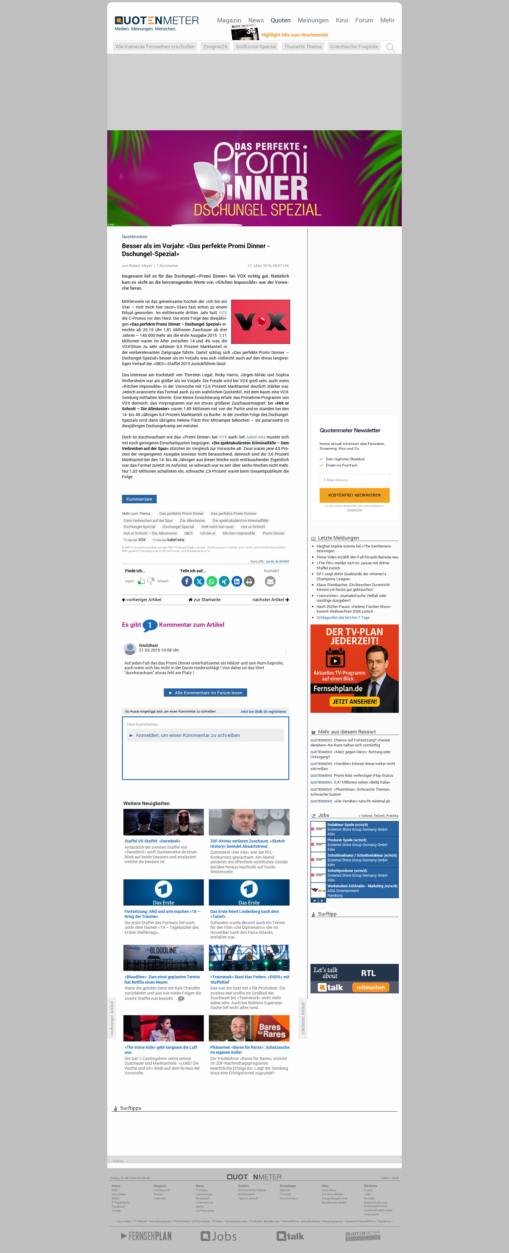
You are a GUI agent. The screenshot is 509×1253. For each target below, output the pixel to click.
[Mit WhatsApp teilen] (211, 582)
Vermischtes (204, 1194)
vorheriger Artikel (143, 599)
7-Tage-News (120, 1202)
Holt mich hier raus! (217, 526)
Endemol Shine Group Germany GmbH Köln (358, 829)
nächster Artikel (268, 599)
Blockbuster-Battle (334, 1202)
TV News (218, 1221)
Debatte (285, 1190)
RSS (114, 1190)
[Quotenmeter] (156, 23)
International (204, 1202)
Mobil (116, 1198)
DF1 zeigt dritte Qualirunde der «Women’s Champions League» (351, 576)
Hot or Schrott (253, 526)
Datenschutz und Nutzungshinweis (376, 1204)
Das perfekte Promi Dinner (181, 513)
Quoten (281, 20)
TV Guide (256, 1221)
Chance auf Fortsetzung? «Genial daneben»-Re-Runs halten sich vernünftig (350, 742)
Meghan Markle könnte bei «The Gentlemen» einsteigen (354, 548)
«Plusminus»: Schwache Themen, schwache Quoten (350, 792)
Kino (342, 20)
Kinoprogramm (333, 1221)
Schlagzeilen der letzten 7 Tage (343, 617)
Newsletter (118, 1194)
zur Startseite (207, 599)
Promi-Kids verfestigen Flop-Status (351, 775)
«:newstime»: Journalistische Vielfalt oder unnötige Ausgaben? (351, 598)
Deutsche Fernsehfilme (360, 1221)
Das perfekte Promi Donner (233, 513)
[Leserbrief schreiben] (270, 582)
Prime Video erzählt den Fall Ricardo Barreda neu (357, 557)
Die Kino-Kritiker (332, 1194)
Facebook (118, 1207)
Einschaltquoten (237, 1221)
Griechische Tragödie (354, 46)
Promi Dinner (273, 533)
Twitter (116, 1211)
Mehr (387, 20)
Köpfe (200, 1207)
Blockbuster (272, 1221)
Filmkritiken (182, 1221)
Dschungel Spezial (178, 526)
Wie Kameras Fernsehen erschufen (154, 46)
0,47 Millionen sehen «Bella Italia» (350, 782)
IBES (188, 533)
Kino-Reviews (289, 1198)
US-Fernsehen (205, 1211)
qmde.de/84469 (277, 561)
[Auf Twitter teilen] (199, 582)
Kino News (125, 1221)
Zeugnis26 (215, 46)
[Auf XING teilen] (224, 582)
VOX (223, 312)
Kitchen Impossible (239, 533)
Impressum (371, 1214)
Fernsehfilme (290, 1221)
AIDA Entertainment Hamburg (362, 890)
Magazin (229, 20)
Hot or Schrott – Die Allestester (150, 533)
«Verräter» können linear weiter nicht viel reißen (352, 766)
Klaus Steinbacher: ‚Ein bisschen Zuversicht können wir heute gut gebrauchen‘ (353, 587)
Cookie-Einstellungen (378, 1210)
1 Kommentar (167, 265)
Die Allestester (192, 520)
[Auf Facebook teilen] (186, 582)
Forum (364, 20)
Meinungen (313, 20)
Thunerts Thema (303, 46)
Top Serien (384, 1221)
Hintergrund (162, 1190)
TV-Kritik (285, 1194)
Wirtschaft (202, 1198)
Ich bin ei (207, 533)
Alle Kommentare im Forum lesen (205, 692)
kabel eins (256, 437)
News (256, 20)
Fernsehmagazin (160, 1221)
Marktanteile (246, 1194)
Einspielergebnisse (334, 1198)
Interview (160, 1198)
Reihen (158, 1194)
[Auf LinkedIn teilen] (236, 582)
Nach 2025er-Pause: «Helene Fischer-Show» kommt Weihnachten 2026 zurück (354, 609)
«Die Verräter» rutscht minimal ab (350, 801)
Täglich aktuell (248, 1198)
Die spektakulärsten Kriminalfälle (240, 520)
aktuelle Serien (310, 1221)
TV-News (202, 1190)
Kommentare (139, 499)
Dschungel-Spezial (139, 526)
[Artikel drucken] (249, 582)
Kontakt (369, 1198)
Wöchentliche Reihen (252, 1190)
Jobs (367, 1194)
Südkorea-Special (256, 46)
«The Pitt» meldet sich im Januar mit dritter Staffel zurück (353, 565)
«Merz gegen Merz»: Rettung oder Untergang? (350, 754)
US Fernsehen (201, 1221)
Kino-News (329, 1190)
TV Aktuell (140, 1221)
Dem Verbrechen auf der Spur (148, 520)
